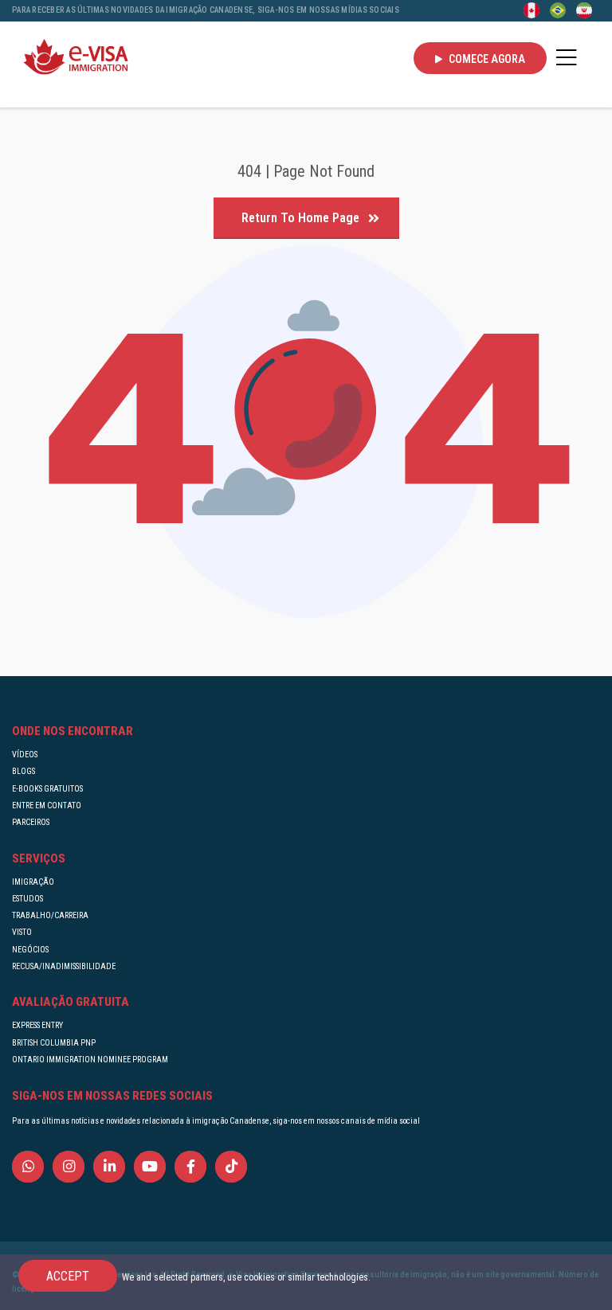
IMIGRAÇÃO (33, 882)
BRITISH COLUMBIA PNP (54, 1043)
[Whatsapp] (28, 1168)
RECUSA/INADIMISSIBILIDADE (64, 966)
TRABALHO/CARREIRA (50, 915)
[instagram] (68, 1168)
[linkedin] (109, 1168)
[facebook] (190, 1168)
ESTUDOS (27, 899)
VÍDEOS (24, 754)
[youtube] (150, 1168)
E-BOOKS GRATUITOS (47, 789)
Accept (67, 1276)
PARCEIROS (30, 822)
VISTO (22, 932)
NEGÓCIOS (30, 949)
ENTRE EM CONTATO (46, 805)
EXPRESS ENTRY (37, 1025)
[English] (531, 9)
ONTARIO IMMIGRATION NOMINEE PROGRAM (90, 1059)
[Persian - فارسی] (584, 9)
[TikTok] (231, 1168)
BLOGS (23, 771)
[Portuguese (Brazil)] (558, 9)
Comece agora (485, 59)
